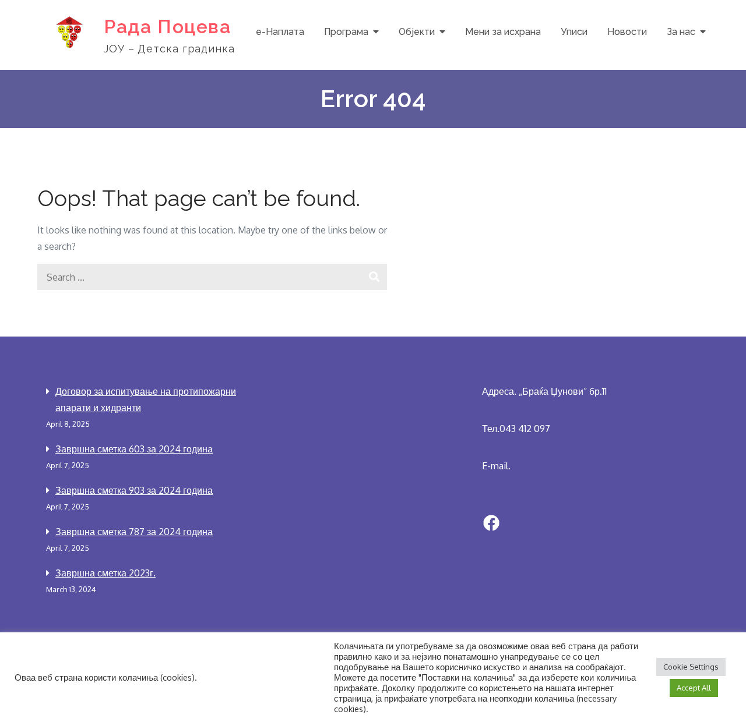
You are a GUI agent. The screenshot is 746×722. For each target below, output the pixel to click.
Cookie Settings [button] (691, 666)
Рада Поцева (167, 26)
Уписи (574, 31)
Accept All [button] (694, 687)
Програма (346, 31)
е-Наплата (280, 31)
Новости (627, 31)
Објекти (417, 31)
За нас (681, 31)
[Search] (374, 277)
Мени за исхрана (503, 31)
